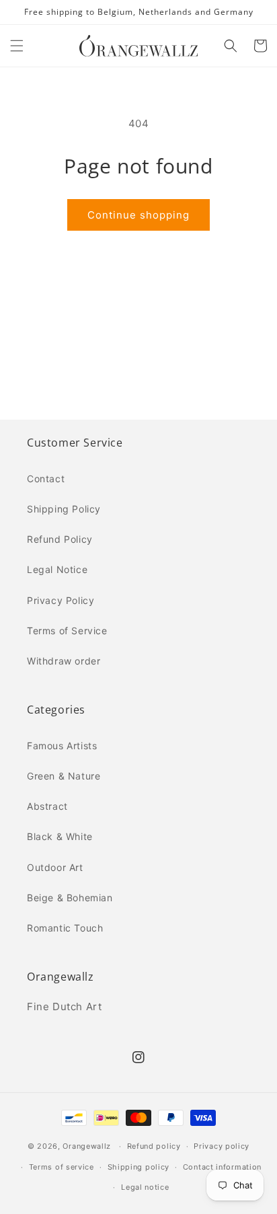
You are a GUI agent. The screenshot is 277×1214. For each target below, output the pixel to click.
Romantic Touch (65, 928)
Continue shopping (138, 214)
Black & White (60, 836)
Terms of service (61, 1167)
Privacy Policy (60, 600)
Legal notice (145, 1187)
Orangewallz (87, 1146)
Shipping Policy (64, 509)
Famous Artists (62, 745)
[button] (17, 46)
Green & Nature (63, 776)
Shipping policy (139, 1167)
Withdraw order (63, 661)
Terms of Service (67, 630)
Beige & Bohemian (70, 897)
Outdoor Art (55, 867)
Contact (46, 478)
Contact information (222, 1167)
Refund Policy (60, 539)
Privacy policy (221, 1146)
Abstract (47, 806)
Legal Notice (57, 569)
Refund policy (154, 1146)
